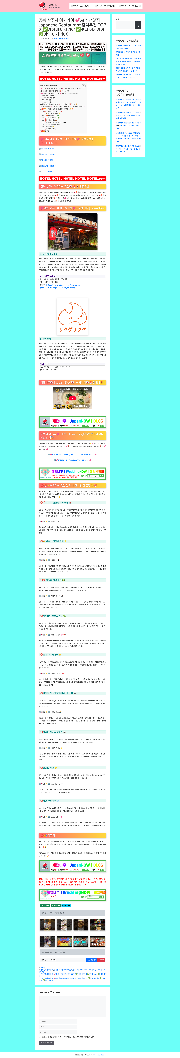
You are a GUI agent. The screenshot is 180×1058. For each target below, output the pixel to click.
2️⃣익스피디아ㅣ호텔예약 (47, 154)
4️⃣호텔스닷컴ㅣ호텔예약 (47, 166)
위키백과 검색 (66, 905)
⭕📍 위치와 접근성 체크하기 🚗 (53, 111)
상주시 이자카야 (78, 970)
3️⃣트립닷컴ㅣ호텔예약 (46, 160)
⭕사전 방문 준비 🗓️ (50, 129)
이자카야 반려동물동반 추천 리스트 (127, 146)
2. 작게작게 (48, 100)
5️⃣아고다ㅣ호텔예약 (46, 171)
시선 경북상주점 (51, 98)
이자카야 (43, 968)
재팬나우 (52, 5)
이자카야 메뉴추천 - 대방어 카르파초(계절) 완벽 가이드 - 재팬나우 (128, 105)
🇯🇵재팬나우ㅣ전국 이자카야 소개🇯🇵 (130, 6)
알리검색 (101, 959)
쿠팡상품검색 (92, 960)
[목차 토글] (83, 85)
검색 (117, 19)
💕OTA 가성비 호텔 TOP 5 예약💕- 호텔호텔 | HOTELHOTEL (61, 88)
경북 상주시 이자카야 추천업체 (63, 970)
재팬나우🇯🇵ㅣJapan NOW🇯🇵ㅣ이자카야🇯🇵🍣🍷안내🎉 (59, 104)
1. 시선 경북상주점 (49, 96)
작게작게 (49, 102)
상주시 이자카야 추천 (89, 970)
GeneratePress (99, 1055)
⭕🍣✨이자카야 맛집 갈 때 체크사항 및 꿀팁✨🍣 (57, 109)
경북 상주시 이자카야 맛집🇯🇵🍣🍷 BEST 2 (55, 91)
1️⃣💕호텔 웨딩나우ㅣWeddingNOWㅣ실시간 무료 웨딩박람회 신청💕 (72, 454)
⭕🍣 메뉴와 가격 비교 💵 (52, 115)
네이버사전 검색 (55, 905)
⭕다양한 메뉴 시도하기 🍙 (52, 124)
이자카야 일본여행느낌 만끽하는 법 (127, 112)
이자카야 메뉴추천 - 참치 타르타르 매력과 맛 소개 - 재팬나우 (128, 138)
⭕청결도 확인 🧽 (49, 126)
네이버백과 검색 (45, 905)
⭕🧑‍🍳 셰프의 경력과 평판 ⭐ (52, 113)
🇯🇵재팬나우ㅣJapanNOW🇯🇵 (80, 6)
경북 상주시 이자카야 (47, 970)
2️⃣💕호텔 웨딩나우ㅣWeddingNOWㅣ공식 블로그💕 (72, 460)
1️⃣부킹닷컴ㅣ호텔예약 (46, 149)
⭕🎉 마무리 (45, 131)
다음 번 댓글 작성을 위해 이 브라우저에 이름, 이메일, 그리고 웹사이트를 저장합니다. (69, 1037)
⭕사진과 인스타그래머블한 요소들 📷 (55, 122)
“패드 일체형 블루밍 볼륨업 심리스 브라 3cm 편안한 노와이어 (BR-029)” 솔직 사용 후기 (128, 61)
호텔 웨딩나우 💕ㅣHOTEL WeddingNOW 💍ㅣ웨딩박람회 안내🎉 (63, 106)
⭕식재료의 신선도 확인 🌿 (52, 118)
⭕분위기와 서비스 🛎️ (51, 120)
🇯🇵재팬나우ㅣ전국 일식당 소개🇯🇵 (105, 6)
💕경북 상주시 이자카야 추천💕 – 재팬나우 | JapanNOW (59, 93)
